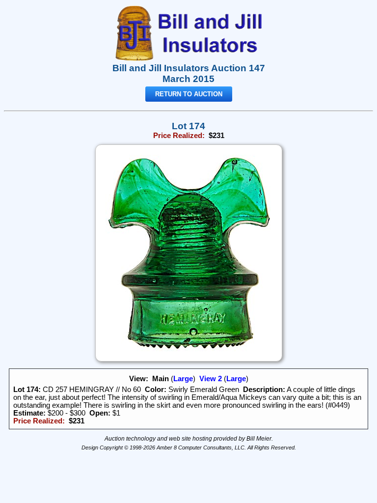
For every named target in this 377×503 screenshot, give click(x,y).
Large (183, 379)
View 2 (210, 379)
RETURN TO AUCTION (188, 94)
